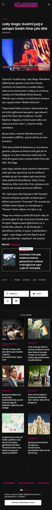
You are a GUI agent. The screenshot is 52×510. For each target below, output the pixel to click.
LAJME (4, 19)
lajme (34, 280)
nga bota (42, 280)
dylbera (17, 280)
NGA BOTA (23, 251)
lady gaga (26, 280)
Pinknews (15, 244)
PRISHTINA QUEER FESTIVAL (9, 344)
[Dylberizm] (26, 5)
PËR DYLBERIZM (8, 483)
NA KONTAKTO (43, 483)
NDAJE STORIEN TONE (26, 483)
